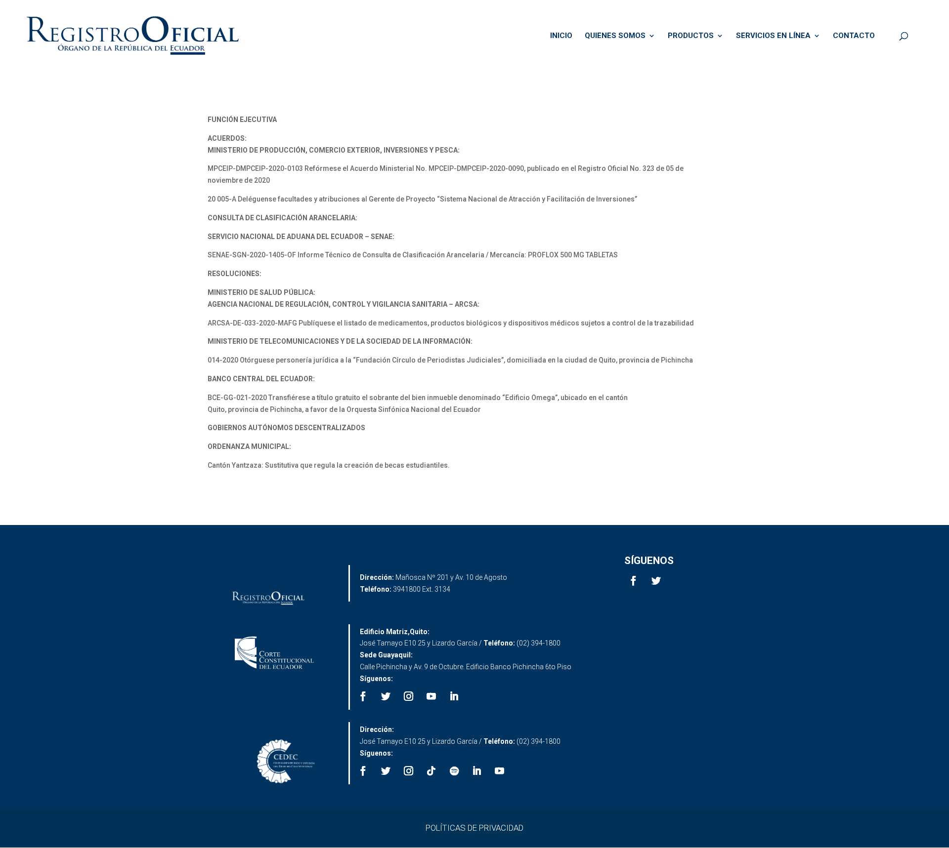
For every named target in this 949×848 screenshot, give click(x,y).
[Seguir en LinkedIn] (454, 696)
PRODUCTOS (691, 36)
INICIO (561, 36)
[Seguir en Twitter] (656, 580)
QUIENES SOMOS (615, 36)
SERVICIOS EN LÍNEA (773, 36)
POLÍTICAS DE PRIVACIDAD (474, 828)
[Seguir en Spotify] (454, 771)
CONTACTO (854, 36)
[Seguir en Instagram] (408, 696)
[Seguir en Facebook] (633, 580)
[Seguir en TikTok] (431, 771)
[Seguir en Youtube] (431, 696)
